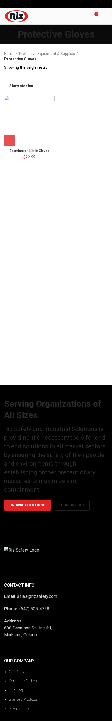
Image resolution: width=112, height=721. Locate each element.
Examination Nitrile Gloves (29, 151)
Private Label (19, 708)
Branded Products (23, 699)
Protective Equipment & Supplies (47, 53)
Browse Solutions (27, 505)
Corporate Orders (23, 681)
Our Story (16, 672)
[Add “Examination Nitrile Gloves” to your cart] (9, 140)
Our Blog (16, 690)
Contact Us (72, 505)
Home (9, 53)
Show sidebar (21, 86)
